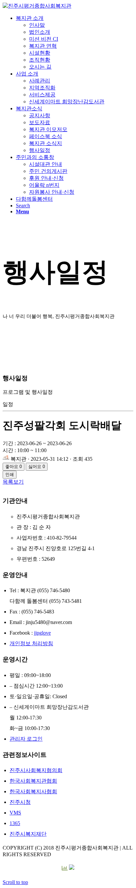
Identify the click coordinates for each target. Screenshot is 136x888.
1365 (15, 823)
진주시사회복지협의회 (36, 770)
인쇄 (9, 474)
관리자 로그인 (26, 739)
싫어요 (36, 466)
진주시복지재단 (28, 834)
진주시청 (20, 802)
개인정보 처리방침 (31, 643)
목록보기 (13, 482)
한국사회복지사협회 (33, 791)
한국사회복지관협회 (33, 781)
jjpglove (42, 633)
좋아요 (13, 466)
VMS (15, 812)
